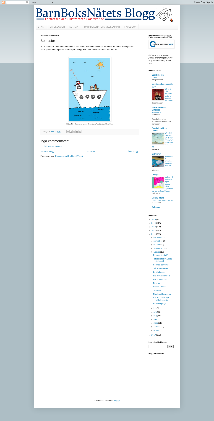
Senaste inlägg (47, 152)
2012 (153, 230)
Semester (157, 290)
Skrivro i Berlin (159, 287)
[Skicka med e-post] (68, 131)
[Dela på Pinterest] (79, 131)
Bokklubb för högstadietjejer (162, 200)
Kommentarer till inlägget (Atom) (69, 156)
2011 (153, 234)
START (41, 27)
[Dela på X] (74, 131)
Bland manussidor (161, 279)
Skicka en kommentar (53, 146)
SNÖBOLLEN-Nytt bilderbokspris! (161, 299)
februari (157, 327)
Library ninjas (158, 198)
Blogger (117, 401)
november (158, 241)
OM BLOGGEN (57, 27)
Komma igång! (159, 304)
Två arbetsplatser (160, 268)
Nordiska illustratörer (162, 294)
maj (155, 316)
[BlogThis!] (71, 131)
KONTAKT (74, 27)
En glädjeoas (158, 272)
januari (157, 330)
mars (156, 323)
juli (155, 308)
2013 (153, 227)
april (156, 319)
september (158, 248)
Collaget (155, 175)
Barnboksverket (159, 119)
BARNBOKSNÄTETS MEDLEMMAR (102, 27)
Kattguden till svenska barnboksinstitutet (168, 161)
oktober (157, 245)
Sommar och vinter (161, 265)
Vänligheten (156, 112)
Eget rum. (157, 283)
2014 (153, 223)
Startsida (91, 152)
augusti (157, 252)
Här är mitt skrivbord (161, 276)
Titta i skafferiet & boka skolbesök (162, 260)
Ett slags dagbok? (160, 255)
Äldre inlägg (133, 152)
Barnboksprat (158, 75)
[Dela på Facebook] (76, 131)
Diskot (154, 77)
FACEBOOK (130, 27)
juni (155, 312)
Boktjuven (156, 154)
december (158, 237)
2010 (153, 335)
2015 (153, 219)
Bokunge (156, 207)
